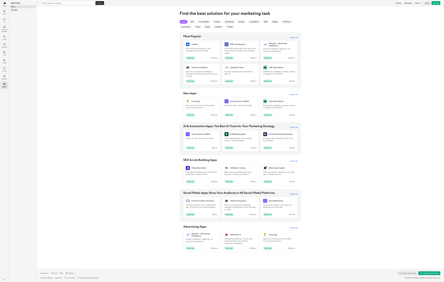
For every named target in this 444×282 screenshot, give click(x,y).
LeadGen (218, 27)
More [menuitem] (417, 3)
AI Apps (241, 22)
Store (183, 22)
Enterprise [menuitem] (408, 3)
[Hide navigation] (4, 279)
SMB (265, 22)
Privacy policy (70, 278)
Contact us (44, 273)
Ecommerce (185, 27)
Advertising (229, 22)
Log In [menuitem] (427, 3)
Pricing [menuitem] (398, 3)
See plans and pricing (407, 273)
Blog (61, 273)
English (71, 273)
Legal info (58, 278)
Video (198, 27)
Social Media (204, 22)
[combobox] (68, 3)
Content (217, 22)
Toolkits (230, 27)
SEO (192, 22)
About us (54, 273)
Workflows (287, 22)
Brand (207, 27)
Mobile (275, 22)
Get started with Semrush (429, 273)
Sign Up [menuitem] (436, 3)
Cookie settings (46, 278)
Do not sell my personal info (88, 278)
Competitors (254, 22)
